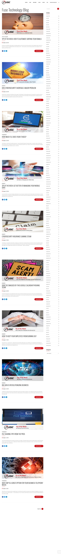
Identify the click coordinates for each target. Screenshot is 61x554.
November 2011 (48, 306)
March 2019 (47, 175)
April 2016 (47, 225)
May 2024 (47, 70)
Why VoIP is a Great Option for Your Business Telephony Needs (22, 483)
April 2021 (47, 133)
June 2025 (47, 46)
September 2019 (48, 162)
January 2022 (48, 114)
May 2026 (47, 22)
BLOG (47, 2)
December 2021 (48, 116)
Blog (17, 533)
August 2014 (48, 260)
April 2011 (47, 312)
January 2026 (48, 31)
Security (3, 85)
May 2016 (47, 223)
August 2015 (48, 236)
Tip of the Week (5, 36)
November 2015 (48, 229)
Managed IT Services (34, 533)
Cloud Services (33, 536)
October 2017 (48, 201)
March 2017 (47, 210)
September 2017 (48, 203)
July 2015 (47, 238)
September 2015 (48, 234)
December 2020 (48, 142)
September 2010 (48, 323)
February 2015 (48, 249)
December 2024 (48, 59)
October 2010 (48, 321)
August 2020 (48, 144)
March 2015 (47, 247)
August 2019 (48, 164)
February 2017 (48, 212)
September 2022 (48, 96)
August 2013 (48, 284)
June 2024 (47, 68)
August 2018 (48, 190)
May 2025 (47, 48)
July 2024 (47, 66)
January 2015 (48, 251)
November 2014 (48, 253)
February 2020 (48, 151)
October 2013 (48, 282)
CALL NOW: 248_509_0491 (53, 2)
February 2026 (48, 29)
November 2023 (48, 83)
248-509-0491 (5, 532)
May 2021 (47, 131)
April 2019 (47, 173)
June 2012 (47, 297)
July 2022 (47, 101)
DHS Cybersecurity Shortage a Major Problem (19, 87)
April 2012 (47, 299)
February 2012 (48, 301)
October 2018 (48, 186)
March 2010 (47, 336)
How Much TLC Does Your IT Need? (14, 136)
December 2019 (48, 155)
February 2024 (48, 77)
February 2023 (48, 94)
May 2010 (47, 332)
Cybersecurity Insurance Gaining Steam (16, 236)
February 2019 (48, 177)
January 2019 (48, 179)
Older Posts (39, 508)
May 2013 (47, 288)
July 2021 (47, 127)
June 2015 (47, 240)
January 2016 (48, 227)
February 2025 (48, 55)
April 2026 (47, 24)
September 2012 (48, 295)
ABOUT (30, 2)
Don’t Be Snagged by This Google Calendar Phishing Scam (21, 286)
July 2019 (47, 166)
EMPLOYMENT (34, 2)
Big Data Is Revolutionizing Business (15, 385)
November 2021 (48, 118)
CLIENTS (39, 2)
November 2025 (48, 35)
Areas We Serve (46, 551)
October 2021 (48, 120)
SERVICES (26, 2)
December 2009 (48, 343)
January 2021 (48, 140)
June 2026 (47, 20)
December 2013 (48, 277)
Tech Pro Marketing (41, 551)
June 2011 (47, 310)
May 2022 (47, 105)
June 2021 (47, 129)
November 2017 (48, 199)
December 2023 (48, 81)
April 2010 (47, 334)
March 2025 (47, 53)
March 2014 (47, 271)
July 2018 (47, 192)
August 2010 (48, 325)
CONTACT (43, 2)
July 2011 (47, 308)
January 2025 (48, 57)
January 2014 (48, 275)
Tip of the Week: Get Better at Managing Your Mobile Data (21, 186)
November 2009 (48, 345)
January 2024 (48, 79)
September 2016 (48, 216)
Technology (4, 134)
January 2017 (48, 214)
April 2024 (47, 72)
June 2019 (47, 168)
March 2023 (47, 92)
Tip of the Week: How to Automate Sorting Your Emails (22, 38)
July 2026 (47, 18)
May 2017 (47, 205)
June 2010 (47, 330)
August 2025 (48, 42)
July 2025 (47, 44)
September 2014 (48, 258)
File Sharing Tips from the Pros (13, 434)
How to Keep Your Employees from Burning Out (19, 336)
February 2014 (48, 273)
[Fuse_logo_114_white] (4, 525)
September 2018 (48, 188)
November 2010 (48, 319)
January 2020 (48, 153)
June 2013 (47, 286)
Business (3, 283)
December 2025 (48, 33)
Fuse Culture (18, 536)
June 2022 (47, 103)
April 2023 (47, 90)
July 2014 (47, 262)
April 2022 (47, 107)
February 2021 (48, 138)
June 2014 (47, 264)
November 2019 (48, 157)
